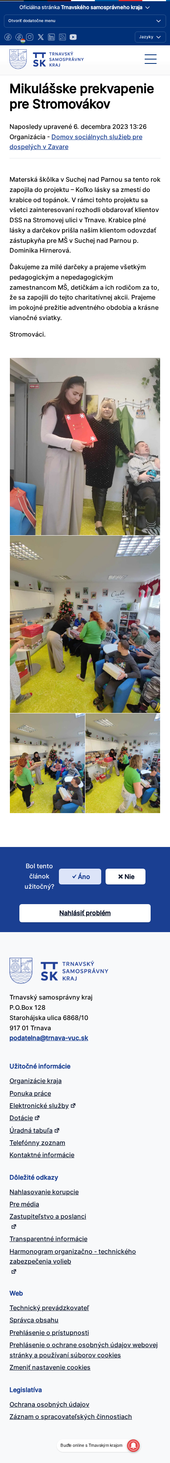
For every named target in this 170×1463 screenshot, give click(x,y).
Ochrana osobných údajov (49, 1404)
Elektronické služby (39, 1105)
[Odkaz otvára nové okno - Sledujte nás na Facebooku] (8, 37)
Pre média (24, 1204)
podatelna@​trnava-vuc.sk (48, 1038)
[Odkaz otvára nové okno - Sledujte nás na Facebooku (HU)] (19, 37)
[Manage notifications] (133, 1445)
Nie (129, 876)
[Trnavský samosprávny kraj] (46, 59)
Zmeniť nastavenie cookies (50, 1367)
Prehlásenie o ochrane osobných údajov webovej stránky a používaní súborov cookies (83, 1350)
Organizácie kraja (35, 1081)
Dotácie (21, 1118)
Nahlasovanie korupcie (44, 1192)
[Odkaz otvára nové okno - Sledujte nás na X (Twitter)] (41, 37)
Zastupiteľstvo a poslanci (47, 1216)
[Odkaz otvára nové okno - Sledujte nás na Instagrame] (30, 37)
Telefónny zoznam (37, 1143)
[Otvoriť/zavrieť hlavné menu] (151, 59)
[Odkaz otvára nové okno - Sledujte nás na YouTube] (73, 37)
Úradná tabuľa (31, 1130)
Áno (84, 876)
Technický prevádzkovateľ (49, 1308)
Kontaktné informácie (41, 1155)
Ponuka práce (30, 1093)
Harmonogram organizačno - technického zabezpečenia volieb (72, 1256)
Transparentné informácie (48, 1239)
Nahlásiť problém (85, 913)
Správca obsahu (34, 1320)
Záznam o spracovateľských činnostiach (70, 1416)
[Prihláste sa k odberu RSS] (62, 37)
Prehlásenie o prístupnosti (49, 1332)
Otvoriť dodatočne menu (31, 20)
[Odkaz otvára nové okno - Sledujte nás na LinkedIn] (51, 37)
